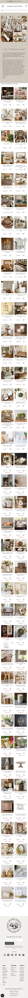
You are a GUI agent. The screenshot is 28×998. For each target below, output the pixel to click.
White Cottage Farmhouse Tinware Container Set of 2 (7, 729)
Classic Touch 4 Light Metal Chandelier (7, 252)
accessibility (14, 995)
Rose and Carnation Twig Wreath (20, 618)
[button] (2, 6)
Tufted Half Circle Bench (7, 617)
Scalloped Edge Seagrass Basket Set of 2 (20, 424)
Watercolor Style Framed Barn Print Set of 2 (20, 596)
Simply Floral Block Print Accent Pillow (20, 489)
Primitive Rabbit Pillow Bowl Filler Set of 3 (7, 166)
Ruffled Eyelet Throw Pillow (20, 532)
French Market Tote (7, 749)
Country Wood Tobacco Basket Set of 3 (21, 575)
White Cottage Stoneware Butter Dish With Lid (7, 901)
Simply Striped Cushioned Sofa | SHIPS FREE (7, 381)
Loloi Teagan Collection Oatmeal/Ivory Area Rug (21, 273)
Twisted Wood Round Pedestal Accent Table (7, 338)
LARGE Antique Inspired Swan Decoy (7, 273)
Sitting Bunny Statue (7, 143)
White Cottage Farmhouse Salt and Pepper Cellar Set (20, 707)
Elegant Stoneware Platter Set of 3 (7, 295)
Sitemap (13, 975)
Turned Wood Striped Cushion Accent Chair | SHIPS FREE (21, 338)
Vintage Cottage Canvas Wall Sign (7, 209)
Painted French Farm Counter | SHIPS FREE (7, 187)
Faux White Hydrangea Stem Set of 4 (7, 858)
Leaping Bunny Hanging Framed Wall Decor (21, 686)
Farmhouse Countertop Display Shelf (7, 532)
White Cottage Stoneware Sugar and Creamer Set (20, 446)
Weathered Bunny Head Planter (7, 123)
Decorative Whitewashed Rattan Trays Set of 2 (7, 575)
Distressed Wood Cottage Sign (20, 317)
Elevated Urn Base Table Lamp (20, 664)
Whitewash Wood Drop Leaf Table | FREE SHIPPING (21, 815)
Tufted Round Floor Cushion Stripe (7, 101)
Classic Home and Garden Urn (20, 144)
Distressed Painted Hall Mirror (7, 639)
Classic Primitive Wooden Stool (7, 686)
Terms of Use (14, 993)
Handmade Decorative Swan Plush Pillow (7, 403)
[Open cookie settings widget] (2, 995)
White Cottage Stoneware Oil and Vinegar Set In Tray (20, 901)
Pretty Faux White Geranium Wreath (7, 467)
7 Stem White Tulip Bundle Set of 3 (7, 510)
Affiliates (14, 971)
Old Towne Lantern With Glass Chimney (7, 772)
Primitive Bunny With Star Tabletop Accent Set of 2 (20, 123)
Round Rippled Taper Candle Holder (7, 793)
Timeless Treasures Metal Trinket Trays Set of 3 (20, 467)
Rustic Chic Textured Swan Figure (20, 187)
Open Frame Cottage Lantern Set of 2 (7, 489)
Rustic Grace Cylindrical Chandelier (7, 317)
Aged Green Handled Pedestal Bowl (20, 553)
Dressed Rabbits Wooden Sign (20, 230)
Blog (12, 973)
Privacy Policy (14, 991)
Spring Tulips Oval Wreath (20, 857)
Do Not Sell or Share (22, 979)
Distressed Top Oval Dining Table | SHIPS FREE (20, 381)
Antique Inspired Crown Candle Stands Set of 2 (7, 553)
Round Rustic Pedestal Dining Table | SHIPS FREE (21, 772)
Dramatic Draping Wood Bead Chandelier (21, 252)
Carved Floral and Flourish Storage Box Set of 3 (21, 360)
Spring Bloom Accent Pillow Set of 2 (20, 101)
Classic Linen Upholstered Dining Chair (20, 295)
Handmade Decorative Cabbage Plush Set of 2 (20, 403)
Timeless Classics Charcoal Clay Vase (20, 793)
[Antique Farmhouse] (14, 6)
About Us (13, 968)
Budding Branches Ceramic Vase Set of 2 (7, 836)
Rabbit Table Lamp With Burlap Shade (20, 209)
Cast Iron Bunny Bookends (7, 706)
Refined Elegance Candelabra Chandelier (21, 729)
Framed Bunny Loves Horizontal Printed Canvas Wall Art (20, 166)
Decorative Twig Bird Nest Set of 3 (20, 639)
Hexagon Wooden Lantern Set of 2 (7, 879)
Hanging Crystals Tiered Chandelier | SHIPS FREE (21, 750)
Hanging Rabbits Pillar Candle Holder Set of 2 (7, 360)
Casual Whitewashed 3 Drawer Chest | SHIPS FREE (7, 815)
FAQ (4, 984)
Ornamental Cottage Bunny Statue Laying (7, 596)
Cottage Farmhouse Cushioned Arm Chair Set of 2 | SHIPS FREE (7, 424)
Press (12, 969)
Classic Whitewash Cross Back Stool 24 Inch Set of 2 (7, 664)
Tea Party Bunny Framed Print (21, 836)
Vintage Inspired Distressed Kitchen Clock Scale (20, 510)
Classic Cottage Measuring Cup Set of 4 (20, 879)
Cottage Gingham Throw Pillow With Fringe (7, 446)
